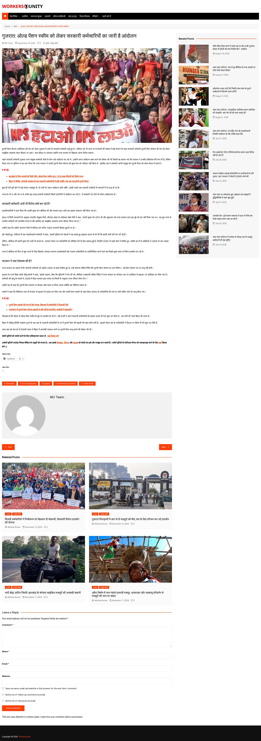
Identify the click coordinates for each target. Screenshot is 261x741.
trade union (88, 383)
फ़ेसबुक (60, 342)
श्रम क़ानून (72, 16)
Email (5, 664)
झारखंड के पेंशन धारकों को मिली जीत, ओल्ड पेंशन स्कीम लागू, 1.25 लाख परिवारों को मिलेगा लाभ (46, 176)
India (8, 514)
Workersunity (25, 736)
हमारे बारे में (106, 16)
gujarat (47, 383)
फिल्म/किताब (85, 16)
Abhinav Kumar (14, 527)
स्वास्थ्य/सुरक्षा (36, 16)
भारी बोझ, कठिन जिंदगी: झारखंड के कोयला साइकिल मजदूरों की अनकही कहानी (43, 592)
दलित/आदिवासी (59, 16)
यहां (160, 342)
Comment (7, 625)
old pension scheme (67, 383)
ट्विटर (66, 342)
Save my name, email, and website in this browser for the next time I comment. (41, 688)
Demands (10, 383)
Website (6, 676)
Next (164, 447)
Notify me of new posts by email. (20, 701)
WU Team (9, 43)
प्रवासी (47, 16)
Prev (10, 447)
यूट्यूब (75, 342)
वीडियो (95, 16)
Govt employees (29, 383)
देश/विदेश (13, 16)
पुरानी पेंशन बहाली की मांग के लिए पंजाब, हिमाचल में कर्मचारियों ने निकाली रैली (38, 304)
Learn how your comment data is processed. (61, 717)
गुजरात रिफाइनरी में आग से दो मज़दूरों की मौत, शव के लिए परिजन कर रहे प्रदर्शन (130, 519)
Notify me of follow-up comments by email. (25, 695)
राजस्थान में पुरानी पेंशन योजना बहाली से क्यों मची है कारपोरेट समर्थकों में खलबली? (40, 309)
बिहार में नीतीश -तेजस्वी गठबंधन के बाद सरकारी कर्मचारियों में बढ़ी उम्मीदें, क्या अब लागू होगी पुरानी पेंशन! (49, 181)
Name (5, 651)
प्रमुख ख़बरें (54, 43)
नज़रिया (25, 16)
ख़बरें (47, 43)
